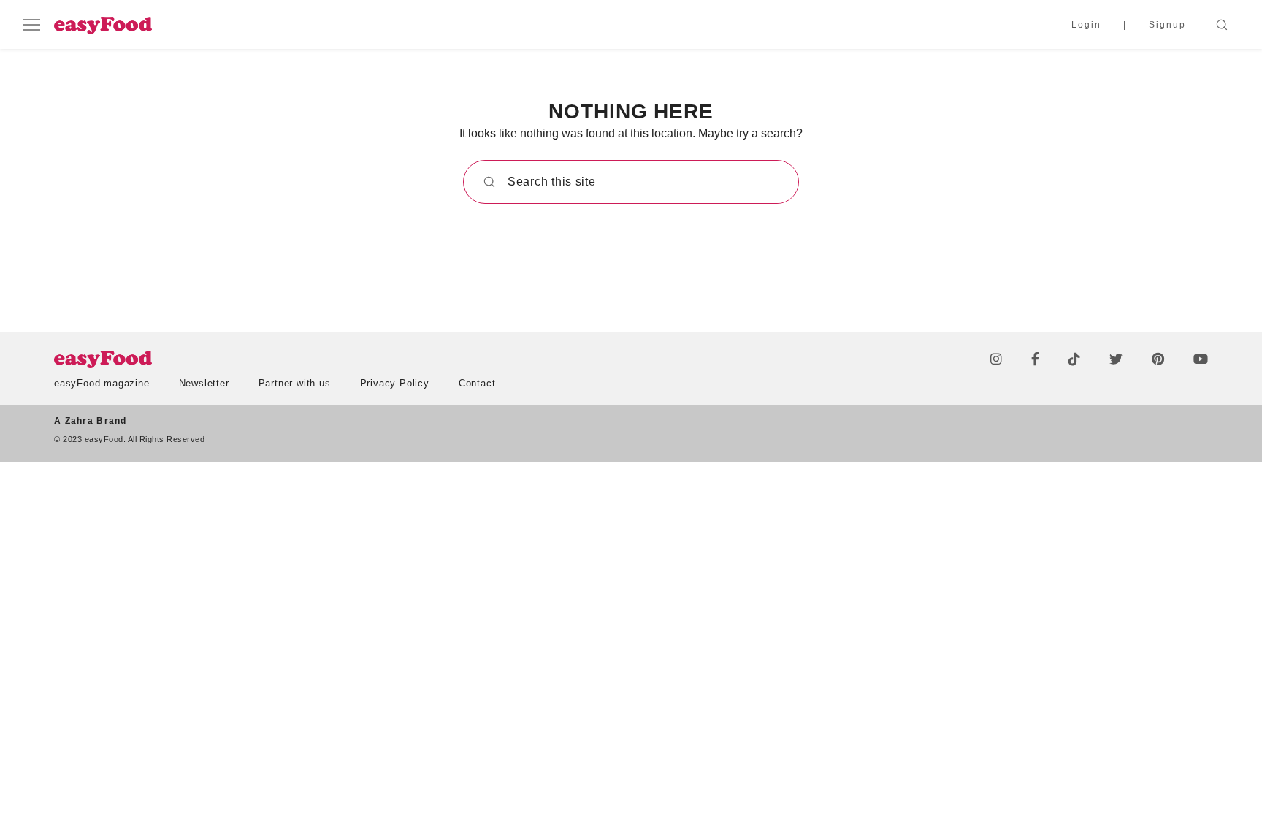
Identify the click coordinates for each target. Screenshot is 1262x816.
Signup (1167, 25)
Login (1086, 25)
